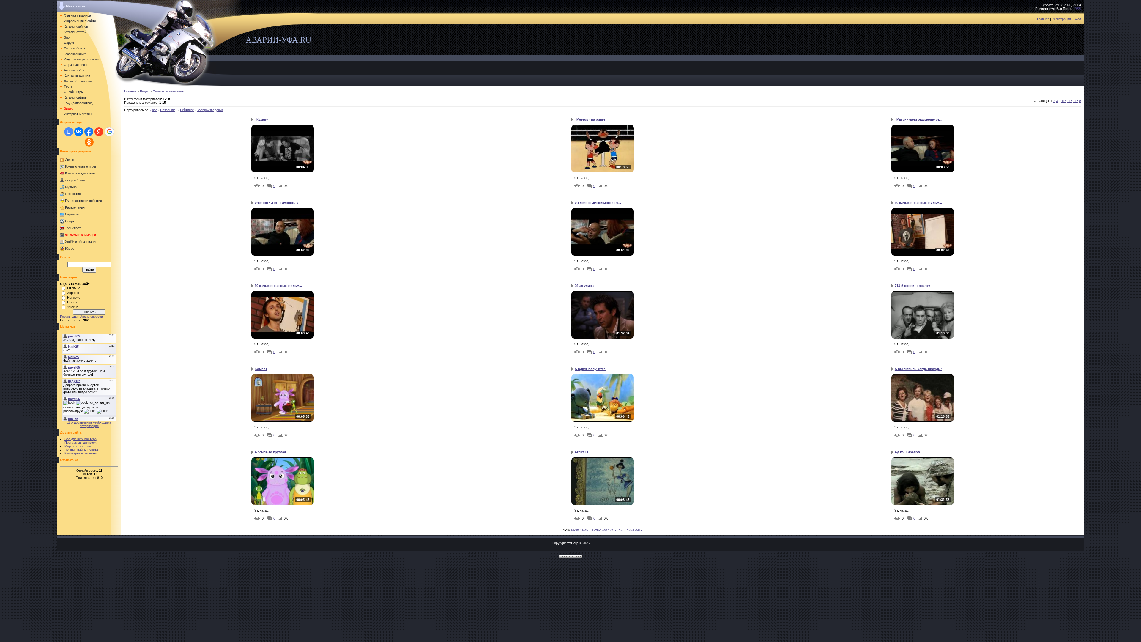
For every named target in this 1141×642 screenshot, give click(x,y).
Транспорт (73, 228)
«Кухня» (261, 119)
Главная (1043, 19)
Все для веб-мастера (80, 439)
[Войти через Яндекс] (98, 131)
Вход (1077, 19)
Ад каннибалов (907, 452)
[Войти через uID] (68, 131)
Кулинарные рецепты (80, 453)
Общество (73, 194)
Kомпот (261, 369)
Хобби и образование (81, 241)
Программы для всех (80, 442)
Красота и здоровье (80, 173)
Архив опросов (91, 316)
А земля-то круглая (270, 452)
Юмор (69, 248)
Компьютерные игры (80, 166)
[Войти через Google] (109, 131)
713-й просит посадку (912, 285)
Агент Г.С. (582, 452)
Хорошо (73, 293)
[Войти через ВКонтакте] (78, 131)
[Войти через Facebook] (88, 131)
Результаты (69, 316)
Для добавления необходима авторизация (89, 424)
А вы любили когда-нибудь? (918, 369)
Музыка (71, 187)
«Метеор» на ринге (590, 119)
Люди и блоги (75, 180)
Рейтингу (187, 110)
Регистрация (1061, 19)
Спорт (69, 221)
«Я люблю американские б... (598, 202)
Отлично (73, 288)
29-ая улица (584, 285)
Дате (153, 110)
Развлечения (75, 207)
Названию (167, 110)
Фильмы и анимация (80, 235)
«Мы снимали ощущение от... (918, 119)
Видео (144, 91)
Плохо (72, 302)
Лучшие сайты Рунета (81, 449)
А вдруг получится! (590, 369)
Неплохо (73, 297)
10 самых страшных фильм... (918, 202)
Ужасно (72, 307)
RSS (1077, 8)
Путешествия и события (83, 200)
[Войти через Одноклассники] (89, 142)
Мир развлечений (77, 446)
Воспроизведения (210, 110)
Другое (70, 159)
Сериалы (72, 214)
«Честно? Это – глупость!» (276, 202)
